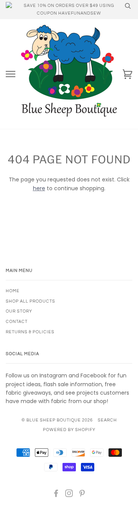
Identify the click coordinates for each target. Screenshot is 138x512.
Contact (17, 321)
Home (13, 291)
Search (107, 420)
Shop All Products (30, 301)
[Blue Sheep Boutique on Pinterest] (82, 495)
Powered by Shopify (69, 430)
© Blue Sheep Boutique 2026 (57, 420)
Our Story (19, 311)
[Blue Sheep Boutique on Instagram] (69, 495)
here (39, 188)
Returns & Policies (30, 332)
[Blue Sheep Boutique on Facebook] (56, 495)
